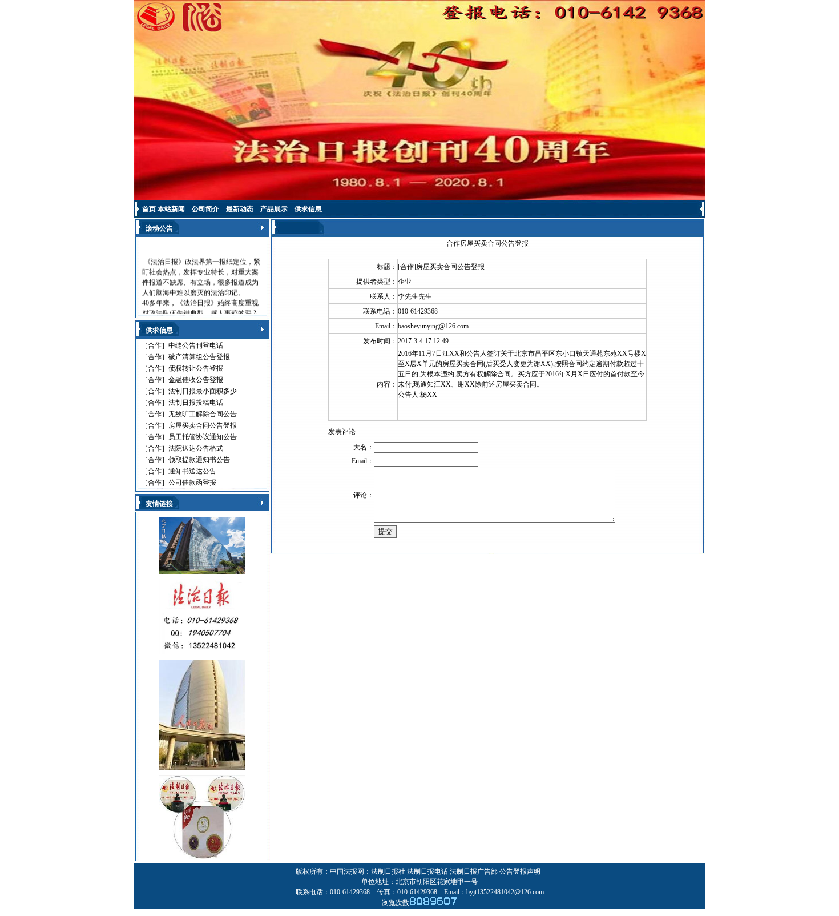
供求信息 (308, 209)
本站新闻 (171, 209)
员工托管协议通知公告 (202, 437)
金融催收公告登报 (195, 380)
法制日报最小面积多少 (202, 391)
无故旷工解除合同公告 (202, 414)
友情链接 (159, 504)
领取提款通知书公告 (199, 460)
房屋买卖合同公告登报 (202, 425)
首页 (149, 209)
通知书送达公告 (192, 471)
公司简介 (205, 209)
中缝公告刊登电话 (195, 345)
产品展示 (274, 209)
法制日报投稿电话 (195, 403)
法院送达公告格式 (195, 448)
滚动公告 (159, 228)
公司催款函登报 (192, 483)
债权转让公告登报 (195, 368)
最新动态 (239, 209)
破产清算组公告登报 (199, 357)
